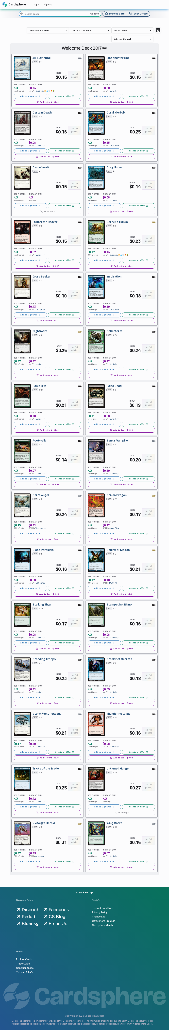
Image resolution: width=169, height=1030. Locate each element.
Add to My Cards (30, 96)
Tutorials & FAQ (24, 972)
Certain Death (42, 112)
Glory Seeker (42, 276)
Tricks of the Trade (46, 768)
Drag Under (114, 167)
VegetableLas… (41, 528)
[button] (48, 30)
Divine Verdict (42, 167)
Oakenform (114, 331)
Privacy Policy (99, 912)
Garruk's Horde (117, 222)
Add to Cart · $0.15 (122, 156)
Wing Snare (114, 823)
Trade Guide (23, 963)
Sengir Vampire (117, 440)
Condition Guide (25, 967)
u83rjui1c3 (114, 146)
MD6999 (113, 583)
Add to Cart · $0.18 (121, 593)
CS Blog (57, 916)
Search (94, 13)
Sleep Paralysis (43, 550)
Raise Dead (114, 386)
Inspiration (113, 276)
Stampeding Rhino (119, 604)
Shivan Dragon (116, 495)
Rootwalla (39, 440)
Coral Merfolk (115, 112)
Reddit (29, 916)
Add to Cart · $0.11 (47, 539)
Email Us (58, 923)
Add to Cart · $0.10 (121, 320)
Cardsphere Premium (103, 920)
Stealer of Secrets (119, 659)
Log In (36, 4)
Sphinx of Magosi (118, 550)
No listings (47, 211)
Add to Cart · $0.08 (121, 102)
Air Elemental (42, 58)
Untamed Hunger (118, 768)
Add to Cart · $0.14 (47, 102)
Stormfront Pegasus (47, 714)
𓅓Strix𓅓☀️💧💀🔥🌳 (45, 91)
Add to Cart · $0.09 (121, 430)
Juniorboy (114, 91)
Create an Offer (64, 96)
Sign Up (48, 4)
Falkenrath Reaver (45, 222)
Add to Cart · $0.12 (47, 375)
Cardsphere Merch (102, 925)
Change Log (98, 916)
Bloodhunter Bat (117, 58)
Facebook (59, 910)
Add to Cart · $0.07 (47, 266)
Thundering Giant (118, 714)
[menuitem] (48, 30)
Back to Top (85, 892)
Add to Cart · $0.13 (47, 320)
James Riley (114, 528)
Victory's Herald (44, 823)
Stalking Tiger (42, 604)
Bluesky (30, 923)
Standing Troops (44, 659)
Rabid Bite (39, 386)
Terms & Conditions (102, 908)
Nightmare (40, 331)
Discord (30, 910)
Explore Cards (24, 959)
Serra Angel (41, 495)
